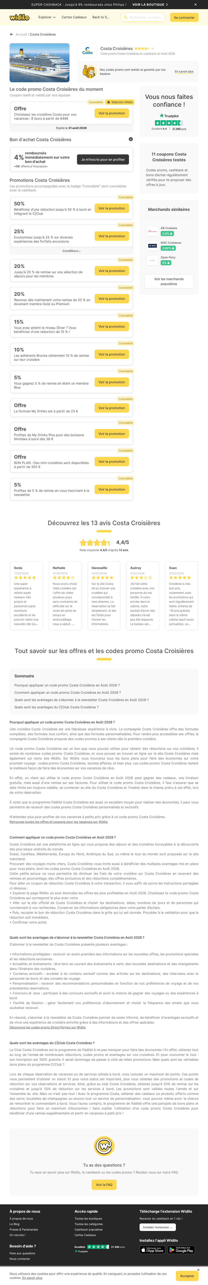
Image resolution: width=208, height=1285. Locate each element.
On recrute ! (17, 1235)
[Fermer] (195, 5)
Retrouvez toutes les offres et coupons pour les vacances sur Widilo (59, 822)
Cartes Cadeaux (85, 1235)
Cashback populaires (89, 1229)
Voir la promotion (112, 113)
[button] (71, 128)
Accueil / (23, 34)
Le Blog (15, 1224)
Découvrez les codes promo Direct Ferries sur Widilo (48, 1027)
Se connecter (184, 17)
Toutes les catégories (89, 1224)
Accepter (187, 1276)
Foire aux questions (22, 1253)
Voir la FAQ (104, 1185)
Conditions (70, 250)
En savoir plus (184, 71)
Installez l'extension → (158, 1227)
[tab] (71, 128)
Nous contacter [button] (20, 1258)
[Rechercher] (126, 17)
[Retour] (12, 34)
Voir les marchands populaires (169, 281)
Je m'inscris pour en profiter (103, 159)
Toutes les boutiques (88, 1218)
